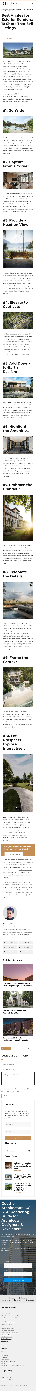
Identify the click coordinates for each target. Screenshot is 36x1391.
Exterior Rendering (7, 1331)
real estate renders (25, 870)
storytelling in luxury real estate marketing (17, 892)
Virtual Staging (6, 1339)
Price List (4, 1355)
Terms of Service (6, 1379)
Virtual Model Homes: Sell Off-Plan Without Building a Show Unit (22, 1176)
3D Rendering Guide (8, 1361)
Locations (4, 1345)
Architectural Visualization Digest (12, 1365)
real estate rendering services (13, 196)
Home (3, 9)
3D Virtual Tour (6, 1337)
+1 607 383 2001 (6, 1324)
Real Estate (9, 9)
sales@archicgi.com (8, 1322)
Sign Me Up (18, 1138)
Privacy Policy (6, 1377)
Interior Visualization (8, 1328)
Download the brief (13, 854)
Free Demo (5, 1359)
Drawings (4, 1341)
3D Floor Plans (6, 1335)
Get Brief (4, 1357)
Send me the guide (18, 1280)
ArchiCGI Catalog (7, 1363)
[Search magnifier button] (29, 1151)
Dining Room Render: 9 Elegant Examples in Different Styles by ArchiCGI (22, 1165)
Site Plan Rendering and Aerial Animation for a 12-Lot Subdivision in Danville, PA (22, 1187)
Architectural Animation (9, 1333)
